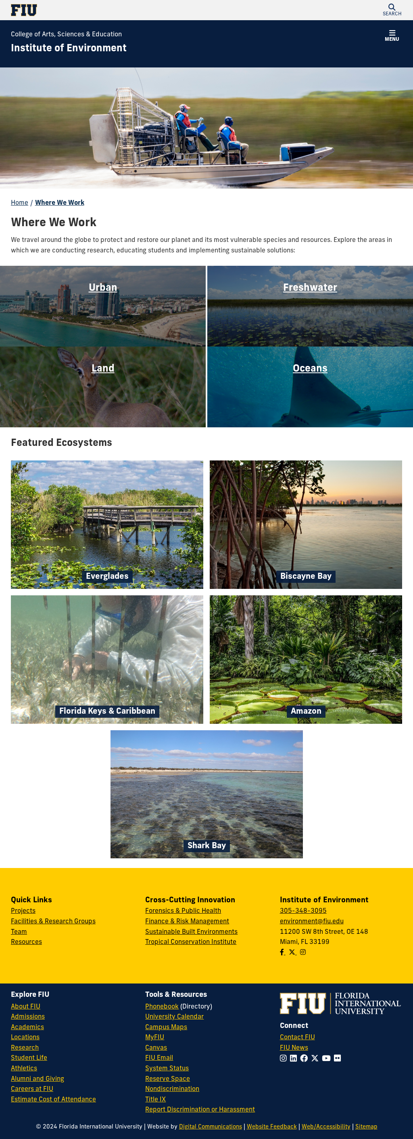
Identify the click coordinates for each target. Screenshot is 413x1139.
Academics (27, 1027)
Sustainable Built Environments (191, 932)
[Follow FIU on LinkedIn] (295, 1059)
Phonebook (162, 1007)
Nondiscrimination (172, 1089)
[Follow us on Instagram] (303, 953)
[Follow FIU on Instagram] (285, 1059)
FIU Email (159, 1058)
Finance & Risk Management (187, 921)
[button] (392, 10)
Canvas (156, 1048)
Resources (26, 942)
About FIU (25, 1007)
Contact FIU (297, 1037)
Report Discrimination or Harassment (200, 1110)
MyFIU (154, 1037)
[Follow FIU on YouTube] (328, 1059)
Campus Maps (166, 1027)
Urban (103, 288)
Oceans (310, 369)
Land (103, 369)
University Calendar (174, 1017)
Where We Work (59, 203)
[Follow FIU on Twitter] (316, 1059)
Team (19, 932)
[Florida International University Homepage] (108, 10)
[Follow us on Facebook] (283, 953)
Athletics (24, 1068)
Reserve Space (167, 1079)
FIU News (294, 1048)
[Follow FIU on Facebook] (305, 1059)
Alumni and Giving (37, 1079)
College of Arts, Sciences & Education (66, 35)
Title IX (155, 1100)
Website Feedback (272, 1127)
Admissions (28, 1017)
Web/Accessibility (326, 1127)
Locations (25, 1037)
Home (19, 203)
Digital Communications (210, 1127)
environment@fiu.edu (312, 921)
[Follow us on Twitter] (293, 953)
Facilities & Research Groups (53, 921)
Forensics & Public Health (183, 911)
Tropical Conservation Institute (190, 942)
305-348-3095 (303, 911)
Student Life (29, 1058)
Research (25, 1048)
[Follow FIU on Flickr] (339, 1059)
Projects (23, 911)
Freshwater (310, 288)
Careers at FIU (32, 1089)
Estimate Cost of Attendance (53, 1100)
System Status (167, 1068)
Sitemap (366, 1127)
